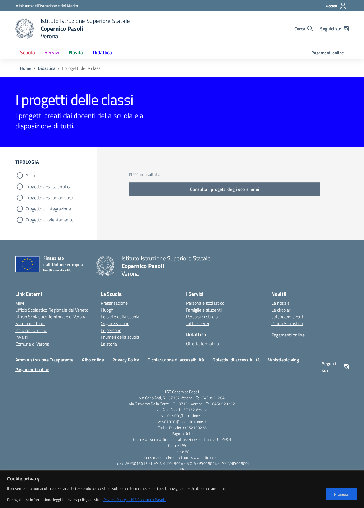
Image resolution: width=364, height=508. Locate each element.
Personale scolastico (205, 303)
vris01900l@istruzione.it (182, 416)
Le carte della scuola (120, 316)
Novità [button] (76, 52)
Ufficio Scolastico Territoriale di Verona (50, 316)
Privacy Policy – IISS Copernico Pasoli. (134, 500)
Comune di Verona (32, 343)
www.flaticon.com (205, 457)
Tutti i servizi (197, 323)
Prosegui (341, 494)
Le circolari (281, 309)
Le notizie (280, 303)
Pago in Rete (182, 433)
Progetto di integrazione (48, 208)
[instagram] (346, 28)
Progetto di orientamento (49, 219)
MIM (19, 303)
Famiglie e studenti (204, 309)
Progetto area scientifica (48, 186)
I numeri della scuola (120, 337)
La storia (109, 343)
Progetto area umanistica (49, 197)
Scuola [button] (27, 52)
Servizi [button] (52, 52)
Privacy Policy (125, 359)
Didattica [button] (102, 52)
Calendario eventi (287, 316)
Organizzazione (115, 323)
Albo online (93, 359)
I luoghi (107, 309)
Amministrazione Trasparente (44, 359)
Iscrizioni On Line (31, 330)
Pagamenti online (327, 52)
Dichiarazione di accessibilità (176, 359)
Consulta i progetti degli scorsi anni (224, 189)
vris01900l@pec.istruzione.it (182, 422)
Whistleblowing (283, 359)
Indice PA (182, 451)
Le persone (111, 330)
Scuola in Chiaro (30, 323)
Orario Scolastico (287, 323)
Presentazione (114, 303)
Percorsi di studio (202, 316)
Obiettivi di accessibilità (236, 359)
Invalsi (21, 337)
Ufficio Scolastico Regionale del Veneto (51, 309)
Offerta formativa (202, 343)
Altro (30, 175)
